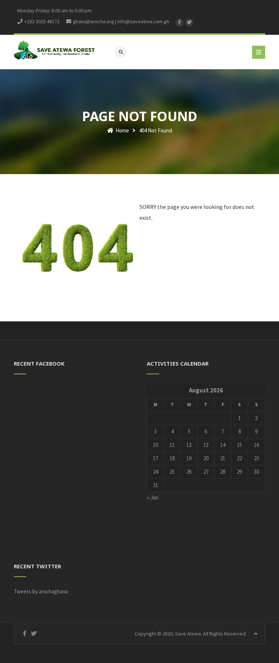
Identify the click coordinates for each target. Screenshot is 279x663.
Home (121, 130)
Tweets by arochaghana (41, 591)
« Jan (152, 497)
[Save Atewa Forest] (54, 50)
